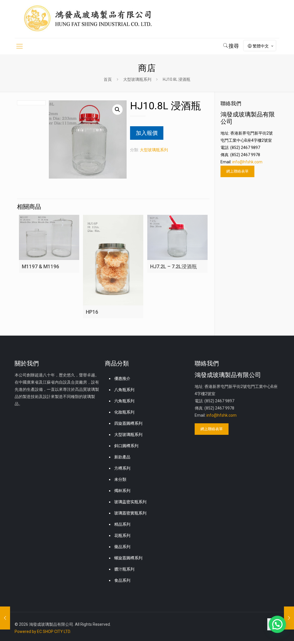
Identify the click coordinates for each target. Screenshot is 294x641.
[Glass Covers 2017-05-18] (289, 617)
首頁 (108, 79)
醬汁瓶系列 (124, 569)
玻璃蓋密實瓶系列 (130, 513)
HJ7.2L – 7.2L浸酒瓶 (173, 266)
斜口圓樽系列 (126, 445)
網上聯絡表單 (237, 171)
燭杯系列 (122, 490)
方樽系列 (122, 468)
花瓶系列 (122, 535)
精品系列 (122, 524)
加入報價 (147, 133)
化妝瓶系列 (124, 412)
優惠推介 (122, 378)
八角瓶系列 (124, 389)
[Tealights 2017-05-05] (5, 617)
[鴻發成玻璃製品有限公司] (95, 19)
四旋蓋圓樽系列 (128, 423)
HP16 (92, 312)
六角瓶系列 (124, 401)
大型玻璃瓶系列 (137, 79)
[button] (117, 109)
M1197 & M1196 (40, 266)
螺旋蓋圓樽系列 (128, 558)
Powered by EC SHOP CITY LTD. (43, 631)
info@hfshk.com (247, 162)
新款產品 (122, 457)
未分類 (120, 479)
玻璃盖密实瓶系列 (130, 502)
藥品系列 (122, 546)
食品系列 (122, 580)
